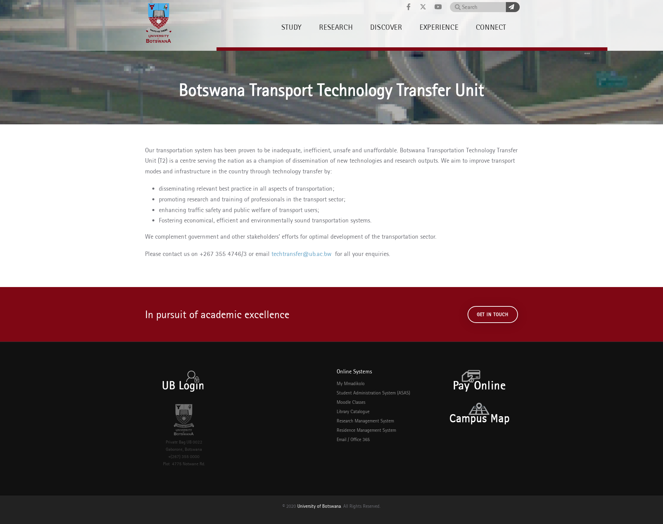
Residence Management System (366, 430)
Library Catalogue (353, 411)
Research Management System (365, 420)
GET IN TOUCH (493, 314)
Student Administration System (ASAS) (373, 393)
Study (291, 27)
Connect (491, 27)
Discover (386, 27)
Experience (439, 27)
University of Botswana (319, 506)
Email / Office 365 (353, 439)
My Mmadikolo (351, 383)
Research (336, 27)
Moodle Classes (351, 402)
